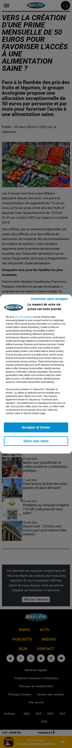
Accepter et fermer (36, 427)
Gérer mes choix (36, 441)
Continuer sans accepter (49, 298)
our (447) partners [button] (23, 316)
